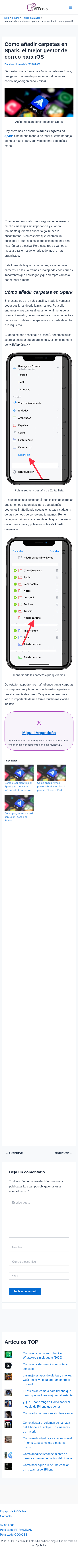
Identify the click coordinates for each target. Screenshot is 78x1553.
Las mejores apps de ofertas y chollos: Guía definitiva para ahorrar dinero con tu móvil (47, 1380)
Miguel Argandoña (39, 733)
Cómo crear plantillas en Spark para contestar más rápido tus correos (18, 786)
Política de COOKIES (14, 1534)
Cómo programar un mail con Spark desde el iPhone (19, 817)
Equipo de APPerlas (13, 1511)
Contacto (6, 1516)
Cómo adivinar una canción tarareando (48, 1413)
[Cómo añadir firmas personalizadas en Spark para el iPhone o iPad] (51, 773)
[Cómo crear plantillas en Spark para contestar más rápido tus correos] (19, 773)
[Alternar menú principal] (70, 7)
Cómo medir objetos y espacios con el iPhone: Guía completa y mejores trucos (47, 1443)
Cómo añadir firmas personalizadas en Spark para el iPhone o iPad (51, 786)
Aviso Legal (7, 1524)
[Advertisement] (39, 185)
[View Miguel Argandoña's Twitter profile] (39, 723)
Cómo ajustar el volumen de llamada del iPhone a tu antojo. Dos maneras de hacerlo (46, 1427)
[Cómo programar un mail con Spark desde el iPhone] (19, 803)
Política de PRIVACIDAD (16, 1529)
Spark (9, 135)
